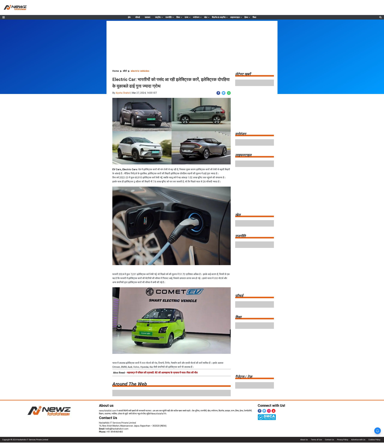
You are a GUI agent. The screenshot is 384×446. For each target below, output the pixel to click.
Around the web (129, 384)
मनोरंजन (196, 17)
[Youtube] (273, 411)
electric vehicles (140, 71)
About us (106, 405)
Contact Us (108, 418)
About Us (304, 440)
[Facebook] (259, 411)
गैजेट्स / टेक (243, 377)
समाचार (147, 17)
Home (115, 71)
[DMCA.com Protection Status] (267, 417)
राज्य (186, 17)
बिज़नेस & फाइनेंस (218, 17)
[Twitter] (264, 411)
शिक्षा (254, 17)
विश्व (178, 17)
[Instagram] (269, 411)
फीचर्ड (137, 17)
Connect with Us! (271, 405)
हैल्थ (246, 17)
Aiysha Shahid (123, 92)
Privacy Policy (342, 440)
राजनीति (168, 17)
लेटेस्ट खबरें (243, 74)
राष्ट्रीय (158, 17)
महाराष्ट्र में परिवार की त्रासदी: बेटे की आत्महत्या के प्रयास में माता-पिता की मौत (162, 372)
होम (129, 17)
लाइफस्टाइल (235, 17)
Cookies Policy (374, 440)
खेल (205, 17)
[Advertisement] (192, 42)
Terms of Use (316, 440)
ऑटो (125, 71)
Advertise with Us (358, 440)
